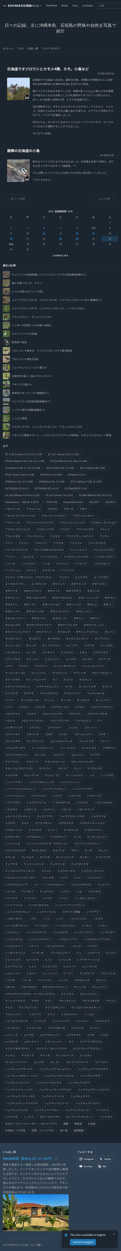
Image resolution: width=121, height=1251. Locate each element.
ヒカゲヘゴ (93, 953)
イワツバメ (62, 563)
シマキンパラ (94, 796)
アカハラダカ (12, 536)
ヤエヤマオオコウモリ (17, 1048)
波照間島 (79, 1130)
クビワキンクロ (60, 707)
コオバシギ (32, 734)
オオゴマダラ (73, 591)
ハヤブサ (92, 946)
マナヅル (111, 1001)
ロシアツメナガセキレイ (80, 1117)
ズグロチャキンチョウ (92, 823)
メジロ (104, 1035)
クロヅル (10, 720)
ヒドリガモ (32, 960)
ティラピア (27, 891)
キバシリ (107, 686)
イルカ (46, 563)
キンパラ (66, 700)
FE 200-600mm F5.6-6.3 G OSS (22, 495)
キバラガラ (11, 693)
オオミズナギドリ (60, 611)
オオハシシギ (73, 604)
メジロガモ (11, 1041)
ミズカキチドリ (69, 1014)
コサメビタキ (12, 741)
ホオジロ (10, 987)
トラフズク (30, 898)
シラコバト (82, 802)
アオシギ (68, 509)
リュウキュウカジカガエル (59, 1076)
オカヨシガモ (12, 625)
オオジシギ (93, 591)
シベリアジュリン (70, 782)
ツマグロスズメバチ (16, 884)
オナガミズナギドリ (77, 638)
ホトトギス (67, 994)
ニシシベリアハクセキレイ (70, 905)
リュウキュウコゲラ (78, 1082)
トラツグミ (11, 898)
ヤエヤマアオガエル (91, 1041)
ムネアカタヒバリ (50, 1035)
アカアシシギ (12, 522)
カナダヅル (67, 652)
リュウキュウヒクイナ (56, 1103)
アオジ (83, 509)
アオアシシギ (12, 509)
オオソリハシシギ (88, 598)
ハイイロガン (41, 925)
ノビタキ (98, 918)
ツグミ (64, 877)
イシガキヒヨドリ (105, 556)
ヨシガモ (39, 1062)
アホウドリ (41, 543)
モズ (71, 1041)
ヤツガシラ (27, 1055)
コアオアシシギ (14, 727)
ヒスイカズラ (12, 960)
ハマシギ (76, 946)
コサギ (102, 734)
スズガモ (10, 823)
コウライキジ (12, 734)
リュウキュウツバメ (52, 1096)
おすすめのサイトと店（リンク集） (23, 1245)
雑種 (65, 1123)
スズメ (25, 823)
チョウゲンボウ (66, 871)
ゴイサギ (95, 755)
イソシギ (10, 563)
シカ (92, 775)
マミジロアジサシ (29, 1007)
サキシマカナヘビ (55, 761)
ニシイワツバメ (14, 905)
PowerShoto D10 (73, 502)
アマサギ (58, 543)
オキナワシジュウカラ (17, 632)
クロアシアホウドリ (102, 707)
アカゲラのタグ (50, 48)
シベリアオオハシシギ (41, 782)
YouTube (88, 1166)
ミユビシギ (77, 1028)
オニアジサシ (102, 638)
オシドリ (109, 632)
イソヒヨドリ (28, 563)
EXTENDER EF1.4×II (17, 488)
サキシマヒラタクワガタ (19, 768)
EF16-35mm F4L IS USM (60, 468)
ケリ (99, 720)
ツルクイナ (103, 884)
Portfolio (51, 5)
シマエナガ (74, 796)
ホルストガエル (88, 994)
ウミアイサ (67, 570)
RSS (105, 1166)
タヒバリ (103, 850)
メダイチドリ (31, 1041)
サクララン (45, 768)
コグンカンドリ (83, 734)
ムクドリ (95, 1028)
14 (93, 233)
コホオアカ (108, 748)
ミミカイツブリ (61, 1021)
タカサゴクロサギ (15, 850)
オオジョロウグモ (36, 598)
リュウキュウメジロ (16, 1110)
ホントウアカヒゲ (15, 1001)
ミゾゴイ (89, 1014)
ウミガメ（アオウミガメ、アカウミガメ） (29, 577)
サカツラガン (12, 761)
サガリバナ (32, 761)
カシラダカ (107, 645)
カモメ (83, 652)
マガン (48, 1001)
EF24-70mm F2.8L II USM (19, 474)
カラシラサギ (12, 659)
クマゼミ (80, 707)
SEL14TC (94, 502)
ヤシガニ (10, 1055)
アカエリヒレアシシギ (72, 522)
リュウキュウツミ (80, 1096)
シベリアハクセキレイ (53, 789)
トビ (79, 891)
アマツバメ (75, 543)
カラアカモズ (100, 652)
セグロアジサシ (93, 830)
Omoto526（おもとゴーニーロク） (28, 1158)
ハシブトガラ (107, 932)
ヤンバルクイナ (65, 1055)
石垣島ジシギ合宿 (15, 1130)
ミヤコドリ (82, 1021)
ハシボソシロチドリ (40, 939)
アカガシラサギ (45, 529)
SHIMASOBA (18, 6)
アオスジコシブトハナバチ (20, 515)
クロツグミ (75, 714)
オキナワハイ (43, 632)
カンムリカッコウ (15, 673)
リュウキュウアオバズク (19, 1069)
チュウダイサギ (80, 864)
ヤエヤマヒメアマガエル (86, 1048)
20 (77, 238)
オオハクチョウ (51, 604)
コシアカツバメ (35, 741)
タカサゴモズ (38, 850)
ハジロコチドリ (14, 946)
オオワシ (95, 618)
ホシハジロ (80, 987)
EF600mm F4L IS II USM (19, 481)
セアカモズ (35, 830)
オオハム (92, 604)
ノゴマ (32, 918)
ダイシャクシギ (65, 857)
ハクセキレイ (12, 932)
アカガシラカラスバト (17, 529)
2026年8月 (61, 211)
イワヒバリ (81, 563)
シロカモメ (11, 809)
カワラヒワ (41, 666)
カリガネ (71, 659)
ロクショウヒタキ (50, 1117)
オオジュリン (12, 598)
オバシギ (31, 645)
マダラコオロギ (91, 1001)
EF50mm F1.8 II (76, 474)
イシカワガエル (49, 556)
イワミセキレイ (102, 563)
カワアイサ (104, 659)
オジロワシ (35, 638)
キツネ (69, 686)
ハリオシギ (37, 953)
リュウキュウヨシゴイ (77, 1110)
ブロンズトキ (108, 973)
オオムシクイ (83, 611)
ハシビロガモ (60, 932)
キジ (54, 679)
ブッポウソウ (87, 973)
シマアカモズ (38, 796)
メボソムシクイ (54, 1041)
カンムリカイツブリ (93, 666)
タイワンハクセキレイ (87, 843)
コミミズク (40, 755)
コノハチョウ (67, 748)
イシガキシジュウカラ (76, 556)
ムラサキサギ (73, 1035)
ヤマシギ (45, 1055)
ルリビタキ (11, 1117)
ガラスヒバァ (59, 673)
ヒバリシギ (64, 960)
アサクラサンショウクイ (80, 536)
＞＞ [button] (70, 211)
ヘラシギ (26, 980)
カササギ (89, 645)
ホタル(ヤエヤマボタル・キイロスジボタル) (30, 994)
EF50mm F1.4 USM (51, 474)
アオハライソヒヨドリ (54, 515)
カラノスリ (32, 659)
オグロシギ (63, 632)
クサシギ (40, 707)
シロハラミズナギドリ (17, 816)
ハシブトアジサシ (84, 932)
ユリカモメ (86, 1055)
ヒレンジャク (49, 973)
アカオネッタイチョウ (103, 522)
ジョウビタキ (98, 816)
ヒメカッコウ (49, 966)
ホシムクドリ (99, 987)
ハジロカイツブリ (68, 939)
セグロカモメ (12, 837)
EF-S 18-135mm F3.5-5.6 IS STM (23, 454)
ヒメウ (32, 966)
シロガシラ (30, 809)
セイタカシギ (70, 830)
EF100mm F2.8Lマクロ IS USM (22, 468)
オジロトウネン (14, 638)
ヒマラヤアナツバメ (88, 960)
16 (11, 238)
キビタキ (29, 693)
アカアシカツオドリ (84, 515)
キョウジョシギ (96, 693)
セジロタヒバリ (59, 837)
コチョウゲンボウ (15, 748)
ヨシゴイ (55, 1062)
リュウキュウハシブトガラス (21, 1103)
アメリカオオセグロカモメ (49, 550)
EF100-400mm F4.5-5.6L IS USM (68, 461)
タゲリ (75, 850)
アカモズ (55, 536)
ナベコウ (47, 898)
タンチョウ (27, 857)
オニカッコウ (12, 645)
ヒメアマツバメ (14, 966)
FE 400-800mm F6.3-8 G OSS (95, 495)
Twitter (107, 1159)
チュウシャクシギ (34, 864)
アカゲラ (65, 529)
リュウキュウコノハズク (19, 1089)
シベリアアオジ (14, 782)
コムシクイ (77, 755)
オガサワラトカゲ (68, 625)
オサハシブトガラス (87, 632)
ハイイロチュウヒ (65, 925)
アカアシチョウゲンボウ (40, 522)
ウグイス (31, 570)
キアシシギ (79, 673)
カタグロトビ (12, 652)
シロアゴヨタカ (103, 802)
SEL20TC (110, 502)
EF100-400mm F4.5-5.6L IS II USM (24, 461)
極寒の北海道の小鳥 (23, 150)
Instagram (89, 1159)
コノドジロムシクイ (42, 748)
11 (44, 233)
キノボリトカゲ (87, 686)
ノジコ (46, 918)
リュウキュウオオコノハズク (21, 1076)
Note (64, 5)
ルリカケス (102, 1110)
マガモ (35, 1001)
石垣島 (91, 1123)
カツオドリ (48, 652)
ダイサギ (45, 857)
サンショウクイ (75, 775)
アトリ (9, 543)
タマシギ (10, 857)
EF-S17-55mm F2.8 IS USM (63, 454)
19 (60, 238)
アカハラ (105, 529)
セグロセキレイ (35, 837)
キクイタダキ (12, 679)
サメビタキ (11, 775)
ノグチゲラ (92, 912)
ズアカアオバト (43, 823)
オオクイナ (53, 591)
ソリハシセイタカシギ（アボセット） (47, 843)
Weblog (33, 5)
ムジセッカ (11, 1035)
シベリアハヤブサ (82, 789)
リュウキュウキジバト (17, 1082)
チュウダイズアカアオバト (20, 871)
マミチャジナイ (14, 1014)
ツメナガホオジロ (81, 884)
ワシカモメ (106, 1117)
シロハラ (66, 809)
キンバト (50, 700)
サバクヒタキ (94, 768)
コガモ (48, 734)
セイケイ (52, 830)
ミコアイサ (35, 1014)
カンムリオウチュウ (64, 666)
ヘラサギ (10, 980)
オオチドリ (11, 604)
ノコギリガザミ (14, 918)
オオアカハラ (78, 584)
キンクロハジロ (30, 700)
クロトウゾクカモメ (32, 720)
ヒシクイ (111, 953)
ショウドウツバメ (36, 802)
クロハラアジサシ (60, 720)
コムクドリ (58, 755)
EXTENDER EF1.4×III (47, 488)
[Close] (114, 1234)
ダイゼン (85, 857)
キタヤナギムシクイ (47, 686)
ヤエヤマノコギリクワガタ (51, 1048)
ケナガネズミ (83, 720)
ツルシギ (10, 891)
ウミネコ (64, 577)
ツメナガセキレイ (55, 884)
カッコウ (31, 652)
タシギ (88, 850)
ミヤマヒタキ (33, 1028)
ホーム (9, 48)
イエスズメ (27, 556)
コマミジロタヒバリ (16, 755)
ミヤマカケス (102, 1021)
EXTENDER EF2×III (76, 488)
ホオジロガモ (28, 987)
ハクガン (102, 925)
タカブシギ (58, 850)
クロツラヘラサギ (97, 714)
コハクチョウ (88, 748)
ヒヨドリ (31, 973)
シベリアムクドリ (15, 796)
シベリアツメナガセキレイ (20, 789)
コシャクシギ (86, 741)
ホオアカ (100, 980)
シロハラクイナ (86, 809)
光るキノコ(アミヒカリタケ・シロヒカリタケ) (31, 1123)
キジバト (68, 679)
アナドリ (24, 543)
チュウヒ (46, 871)
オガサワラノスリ (94, 625)
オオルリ (79, 618)
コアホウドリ (54, 727)
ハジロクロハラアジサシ (97, 939)
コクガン (63, 734)
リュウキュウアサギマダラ (93, 1069)
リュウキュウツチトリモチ (20, 1096)
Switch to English (83, 1242)
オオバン (108, 604)
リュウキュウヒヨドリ (87, 1103)
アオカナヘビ (33, 509)
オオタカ (110, 598)
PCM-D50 (52, 502)
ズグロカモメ (66, 823)
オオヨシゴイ (60, 618)
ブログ (20, 48)
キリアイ (10, 700)
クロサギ (31, 714)
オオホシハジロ (35, 611)
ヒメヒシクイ (12, 973)
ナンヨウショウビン (85, 898)
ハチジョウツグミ (55, 946)
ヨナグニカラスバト (77, 1062)
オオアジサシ (99, 584)
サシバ (77, 768)
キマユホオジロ (49, 693)
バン (78, 953)
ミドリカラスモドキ (16, 1021)
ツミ (36, 884)
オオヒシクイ (12, 611)
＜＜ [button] (51, 211)
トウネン (66, 891)
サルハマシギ (31, 775)
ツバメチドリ (94, 877)
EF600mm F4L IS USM (51, 481)
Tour (75, 5)
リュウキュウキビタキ (48, 1082)
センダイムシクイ (97, 837)
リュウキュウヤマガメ (46, 1110)
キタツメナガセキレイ (17, 686)
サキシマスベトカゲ (82, 761)
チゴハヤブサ (103, 857)
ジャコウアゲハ (45, 816)
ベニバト (63, 980)
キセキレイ (85, 679)
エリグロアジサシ (15, 584)
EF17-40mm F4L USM (92, 468)
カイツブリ (72, 645)
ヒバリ (48, 960)
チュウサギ (11, 864)
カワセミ (24, 666)
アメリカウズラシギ (16, 550)
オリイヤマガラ (51, 645)
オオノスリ (30, 604)
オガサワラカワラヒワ (39, 625)
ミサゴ (51, 1014)
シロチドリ (48, 809)
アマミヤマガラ (97, 543)
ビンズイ (68, 973)
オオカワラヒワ (32, 591)
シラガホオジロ (61, 802)
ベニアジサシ (44, 980)
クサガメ (24, 707)
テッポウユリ (47, 891)
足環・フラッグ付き (42, 1130)
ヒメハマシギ (89, 966)
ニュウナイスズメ (46, 912)
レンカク (29, 1117)
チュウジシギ (57, 864)
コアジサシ (35, 727)
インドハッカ (12, 570)
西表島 (78, 1123)
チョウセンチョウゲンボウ (20, 877)
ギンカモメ (83, 700)
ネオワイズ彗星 (71, 912)
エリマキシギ (38, 584)
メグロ (91, 1035)
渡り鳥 (64, 1130)
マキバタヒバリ (67, 1001)
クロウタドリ (12, 714)
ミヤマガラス (12, 1028)
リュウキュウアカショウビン (55, 1069)
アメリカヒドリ (78, 550)
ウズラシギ (48, 570)
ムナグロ (29, 1035)
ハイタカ (86, 925)
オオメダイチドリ (15, 618)
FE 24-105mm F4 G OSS (59, 495)
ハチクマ (34, 946)
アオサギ (52, 509)
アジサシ (105, 536)
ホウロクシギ (81, 980)
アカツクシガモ (85, 529)
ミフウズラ (40, 1021)
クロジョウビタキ (52, 714)
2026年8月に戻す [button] (60, 255)
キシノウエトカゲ (36, 679)
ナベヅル (63, 898)
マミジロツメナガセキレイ (86, 1007)
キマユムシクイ (72, 693)
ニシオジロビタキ (39, 905)
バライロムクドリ (60, 953)
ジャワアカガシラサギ (72, 816)
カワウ (9, 666)
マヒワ (9, 1007)
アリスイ (10, 556)
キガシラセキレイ (102, 673)
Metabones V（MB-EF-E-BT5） (23, 502)
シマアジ (57, 796)
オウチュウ (58, 584)
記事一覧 (33, 48)
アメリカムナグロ (103, 550)
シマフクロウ (12, 802)
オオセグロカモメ (62, 598)
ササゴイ (63, 768)
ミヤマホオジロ (56, 1028)
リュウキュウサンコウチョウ (55, 1089)
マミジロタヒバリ (55, 1007)
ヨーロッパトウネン (16, 1062)
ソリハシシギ (12, 843)
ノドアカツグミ (78, 918)
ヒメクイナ (69, 966)
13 (77, 233)
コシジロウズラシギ (61, 741)
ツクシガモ (47, 877)
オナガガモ (53, 638)
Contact (87, 5)
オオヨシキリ (38, 618)
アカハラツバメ (35, 536)
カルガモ (87, 659)
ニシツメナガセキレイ (17, 912)
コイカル (73, 727)
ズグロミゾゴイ (14, 830)
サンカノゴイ (52, 775)
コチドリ (105, 741)
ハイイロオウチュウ (16, 925)
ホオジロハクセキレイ (55, 987)
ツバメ (77, 877)
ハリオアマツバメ (15, 953)
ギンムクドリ (103, 700)
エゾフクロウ (101, 577)
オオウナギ (11, 591)
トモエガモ (94, 891)
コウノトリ (90, 727)
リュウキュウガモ (90, 1076)
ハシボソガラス (14, 939)
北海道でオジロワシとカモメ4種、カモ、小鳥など (48, 68)
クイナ (9, 707)
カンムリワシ (38, 673)
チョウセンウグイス (92, 871)
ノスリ (59, 918)
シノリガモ (107, 775)
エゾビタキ (81, 577)
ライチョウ (101, 1062)
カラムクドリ (52, 659)
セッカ (77, 837)
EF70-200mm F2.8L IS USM (86, 481)
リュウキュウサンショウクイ (94, 1089)
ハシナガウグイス (36, 932)
